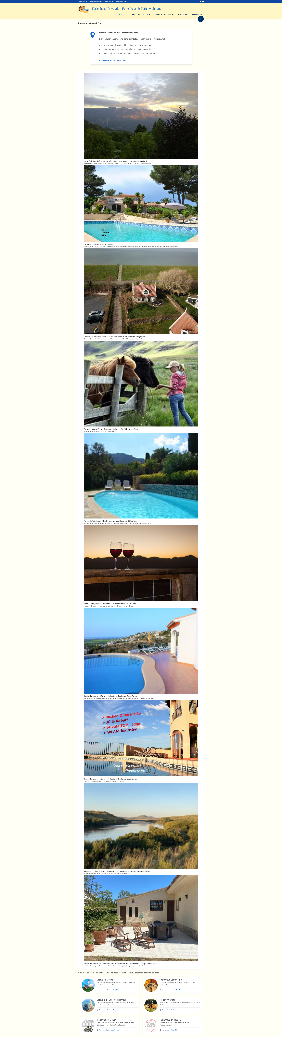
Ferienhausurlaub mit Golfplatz (109, 990)
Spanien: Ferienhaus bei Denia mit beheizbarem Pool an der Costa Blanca (110, 696)
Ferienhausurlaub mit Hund (107, 1010)
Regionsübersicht (141, 14)
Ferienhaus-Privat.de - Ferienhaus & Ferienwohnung (126, 8)
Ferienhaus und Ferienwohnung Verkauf (90, 1)
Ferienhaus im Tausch (170, 1020)
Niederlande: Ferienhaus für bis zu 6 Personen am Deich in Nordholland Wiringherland (114, 337)
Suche (123, 14)
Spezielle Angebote (164, 14)
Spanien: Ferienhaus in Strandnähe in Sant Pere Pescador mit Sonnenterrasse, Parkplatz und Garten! (120, 964)
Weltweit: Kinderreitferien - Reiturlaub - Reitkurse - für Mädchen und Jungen (111, 429)
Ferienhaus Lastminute (171, 979)
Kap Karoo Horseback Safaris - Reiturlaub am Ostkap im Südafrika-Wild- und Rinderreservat (117, 871)
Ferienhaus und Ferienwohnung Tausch (116, 1)
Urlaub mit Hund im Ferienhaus (111, 999)
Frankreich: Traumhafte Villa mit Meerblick (99, 244)
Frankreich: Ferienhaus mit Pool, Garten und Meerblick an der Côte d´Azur (110, 521)
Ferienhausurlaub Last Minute (171, 990)
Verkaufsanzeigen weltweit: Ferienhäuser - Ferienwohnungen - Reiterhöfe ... (111, 604)
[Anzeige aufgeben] (201, 19)
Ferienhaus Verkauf (106, 1020)
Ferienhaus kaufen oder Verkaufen (110, 1030)
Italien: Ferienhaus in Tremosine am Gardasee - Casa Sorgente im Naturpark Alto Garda (115, 161)
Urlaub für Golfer (105, 979)
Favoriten (183, 14)
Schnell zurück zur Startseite (112, 61)
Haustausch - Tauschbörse (170, 1030)
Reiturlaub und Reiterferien (170, 1010)
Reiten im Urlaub (168, 999)
